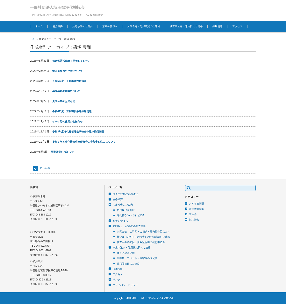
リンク (116, 279)
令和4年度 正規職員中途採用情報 (72, 111)
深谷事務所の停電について (67, 70)
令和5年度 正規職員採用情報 (69, 81)
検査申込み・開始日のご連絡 (186, 26)
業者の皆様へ (110, 26)
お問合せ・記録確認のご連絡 (143, 26)
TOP (32, 39)
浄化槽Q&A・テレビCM (130, 215)
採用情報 (217, 26)
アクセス (237, 26)
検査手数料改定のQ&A (125, 194)
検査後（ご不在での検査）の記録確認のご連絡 (143, 236)
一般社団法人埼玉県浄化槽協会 (57, 7)
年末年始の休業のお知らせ (67, 121)
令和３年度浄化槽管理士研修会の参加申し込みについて (84, 141)
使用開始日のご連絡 (128, 263)
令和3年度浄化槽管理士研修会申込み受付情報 (78, 131)
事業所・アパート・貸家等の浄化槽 (137, 258)
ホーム (39, 26)
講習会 (193, 214)
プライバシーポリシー (125, 285)
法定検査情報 (196, 209)
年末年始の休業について (66, 91)
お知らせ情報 (196, 203)
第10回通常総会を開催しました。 (71, 60)
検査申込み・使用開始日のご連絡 (132, 247)
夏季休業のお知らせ (63, 101)
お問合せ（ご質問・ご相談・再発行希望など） (143, 231)
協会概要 (58, 26)
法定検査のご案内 (82, 26)
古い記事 (45, 168)
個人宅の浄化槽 (126, 252)
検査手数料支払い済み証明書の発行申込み (141, 242)
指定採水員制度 (126, 210)
